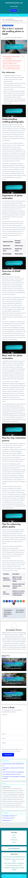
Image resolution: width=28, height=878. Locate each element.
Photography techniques (9, 815)
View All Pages (14, 6)
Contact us (11, 15)
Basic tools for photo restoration (11, 65)
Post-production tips (8, 25)
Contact (14, 842)
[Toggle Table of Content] (22, 57)
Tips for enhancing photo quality (11, 68)
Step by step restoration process (11, 67)
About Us (14, 837)
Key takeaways (8, 58)
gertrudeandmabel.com (14, 3)
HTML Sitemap (14, 839)
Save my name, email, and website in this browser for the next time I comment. (12, 750)
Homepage (14, 10)
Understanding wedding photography (12, 60)
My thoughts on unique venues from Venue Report (14, 860)
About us (17, 15)
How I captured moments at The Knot (12, 774)
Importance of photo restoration (11, 62)
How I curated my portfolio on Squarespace (13, 772)
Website (4, 743)
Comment (5, 714)
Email (3, 738)
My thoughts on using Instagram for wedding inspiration (14, 868)
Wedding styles (6, 820)
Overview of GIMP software (10, 63)
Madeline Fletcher (10, 37)
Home (14, 835)
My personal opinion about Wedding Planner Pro (14, 856)
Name (4, 734)
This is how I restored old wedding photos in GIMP (13, 31)
